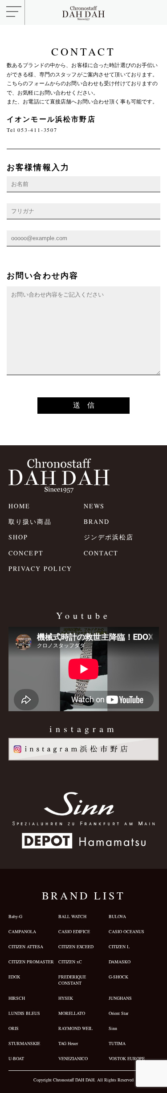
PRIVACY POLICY (40, 568)
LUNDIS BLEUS (24, 1013)
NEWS (94, 506)
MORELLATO (71, 1013)
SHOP (18, 537)
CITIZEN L (119, 946)
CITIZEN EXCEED (76, 946)
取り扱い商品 (30, 521)
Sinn (113, 1028)
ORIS (13, 1028)
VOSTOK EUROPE (127, 1058)
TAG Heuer (68, 1043)
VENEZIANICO (73, 1058)
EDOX (14, 977)
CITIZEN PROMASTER (31, 961)
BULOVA (117, 916)
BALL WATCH (72, 916)
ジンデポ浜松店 (109, 537)
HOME (19, 506)
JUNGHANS (120, 998)
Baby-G (15, 916)
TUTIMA (117, 1043)
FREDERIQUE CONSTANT (72, 980)
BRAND (97, 521)
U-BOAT (16, 1058)
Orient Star (118, 1013)
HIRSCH (16, 998)
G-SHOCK (118, 977)
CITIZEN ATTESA (25, 946)
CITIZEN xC (70, 961)
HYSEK (65, 998)
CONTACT (101, 553)
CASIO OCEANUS (126, 931)
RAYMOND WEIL (75, 1028)
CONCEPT (26, 553)
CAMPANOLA (22, 931)
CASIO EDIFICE (74, 931)
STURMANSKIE (24, 1043)
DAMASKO (119, 961)
